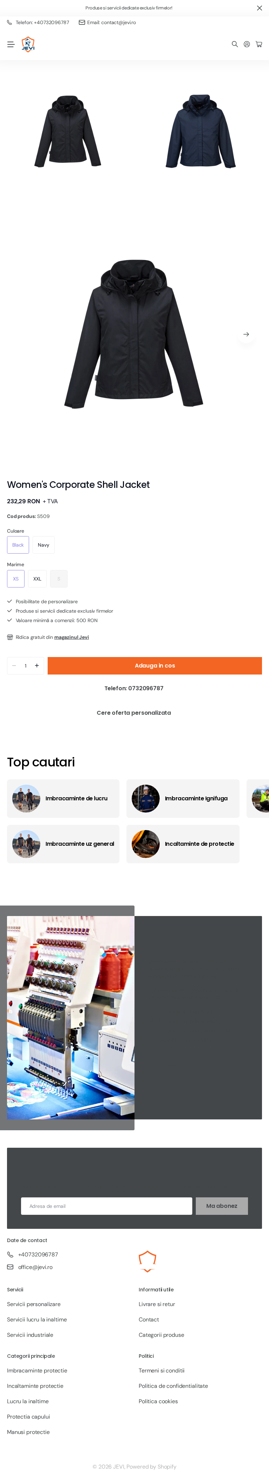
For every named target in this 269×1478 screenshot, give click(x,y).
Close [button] (259, 8)
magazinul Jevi (71, 637)
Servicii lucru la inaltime (37, 1319)
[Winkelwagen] (259, 44)
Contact (149, 1319)
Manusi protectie (28, 1432)
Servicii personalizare (34, 1304)
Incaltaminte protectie (35, 1386)
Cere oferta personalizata (134, 713)
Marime (15, 564)
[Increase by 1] (37, 666)
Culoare (15, 531)
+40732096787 (38, 1254)
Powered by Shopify (151, 1466)
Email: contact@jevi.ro (111, 22)
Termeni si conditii (162, 1370)
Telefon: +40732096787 (42, 22)
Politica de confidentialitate (173, 1386)
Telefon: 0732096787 (134, 688)
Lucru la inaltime (28, 1401)
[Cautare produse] (235, 44)
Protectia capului (28, 1416)
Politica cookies (158, 1401)
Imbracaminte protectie (37, 1370)
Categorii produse (161, 1335)
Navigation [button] (11, 44)
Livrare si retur (157, 1304)
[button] (246, 334)
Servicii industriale (30, 1335)
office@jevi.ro (35, 1267)
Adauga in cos (155, 666)
